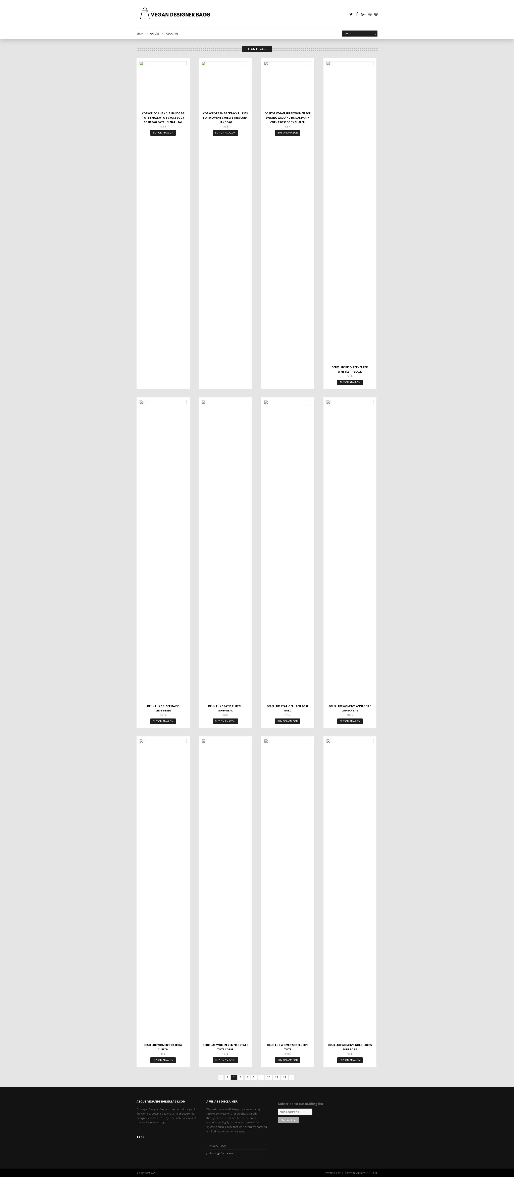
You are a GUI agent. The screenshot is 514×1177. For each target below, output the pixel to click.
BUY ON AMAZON (163, 132)
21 (276, 1077)
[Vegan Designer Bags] (175, 14)
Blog (374, 1172)
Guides (154, 33)
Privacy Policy (217, 1146)
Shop (140, 33)
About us (172, 33)
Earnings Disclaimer (221, 1153)
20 (268, 1077)
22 (284, 1077)
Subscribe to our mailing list (300, 1104)
